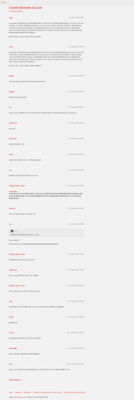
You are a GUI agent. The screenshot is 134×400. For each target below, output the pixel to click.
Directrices (27, 392)
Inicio (11, 392)
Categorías (18, 392)
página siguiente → (15, 380)
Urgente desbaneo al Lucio (25, 7)
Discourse (20, 397)
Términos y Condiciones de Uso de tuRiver (47, 392)
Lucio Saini (13, 191)
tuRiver (3, 2)
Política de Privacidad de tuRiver (75, 392)
